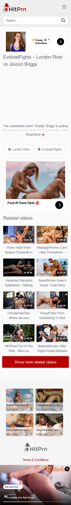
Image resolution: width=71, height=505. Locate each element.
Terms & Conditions (35, 459)
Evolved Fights (51, 149)
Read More (33, 134)
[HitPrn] (14, 8)
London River (21, 149)
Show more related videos (35, 361)
